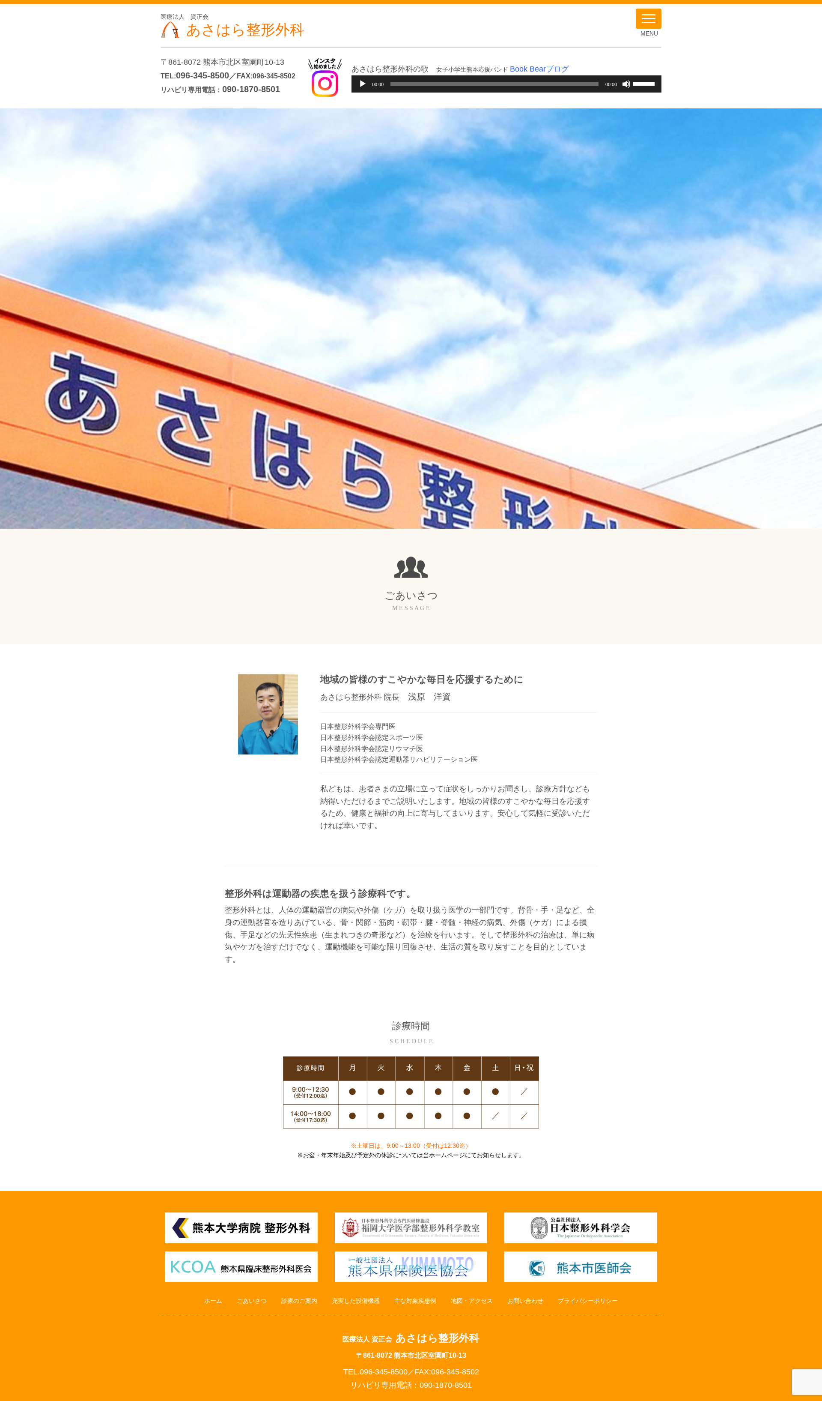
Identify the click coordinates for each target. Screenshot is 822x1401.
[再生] (362, 84)
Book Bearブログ (539, 69)
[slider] (645, 83)
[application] (506, 84)
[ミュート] (626, 84)
